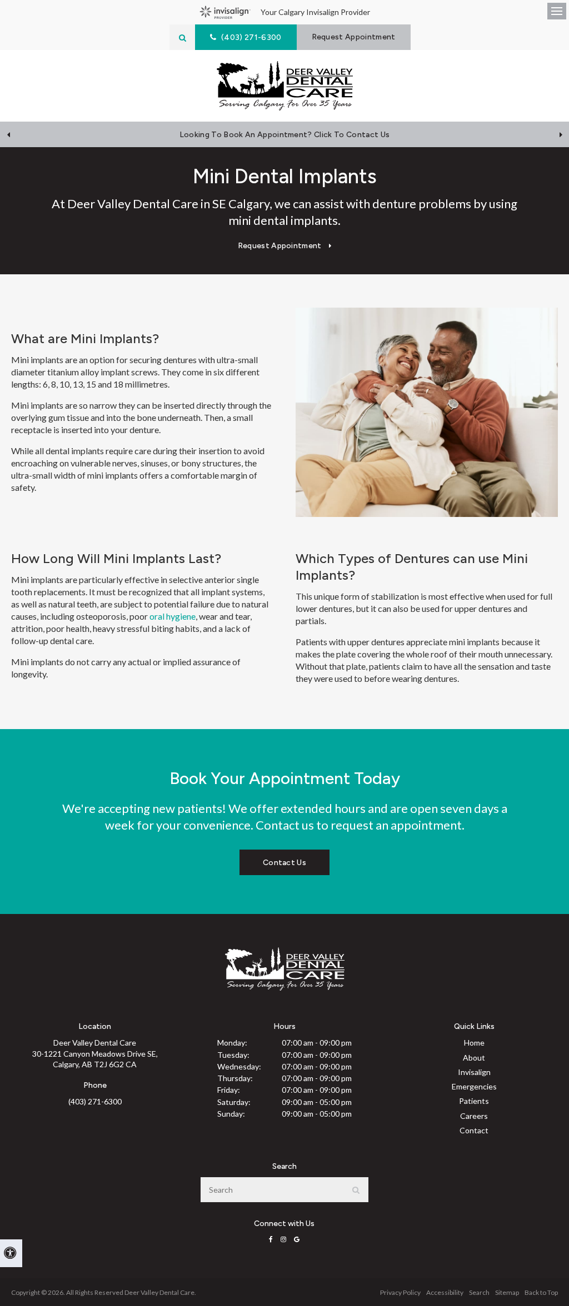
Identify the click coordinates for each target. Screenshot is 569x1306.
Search (479, 1292)
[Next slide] (560, 134)
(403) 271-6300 (95, 1101)
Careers (474, 1116)
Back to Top (541, 1292)
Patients (474, 1101)
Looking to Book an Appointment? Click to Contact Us (284, 134)
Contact (474, 1130)
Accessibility (444, 1292)
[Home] (285, 85)
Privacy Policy (400, 1292)
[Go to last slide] (8, 134)
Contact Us (284, 862)
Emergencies (474, 1086)
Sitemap (507, 1292)
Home (474, 1042)
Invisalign (474, 1072)
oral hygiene (172, 616)
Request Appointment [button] (354, 37)
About (474, 1057)
